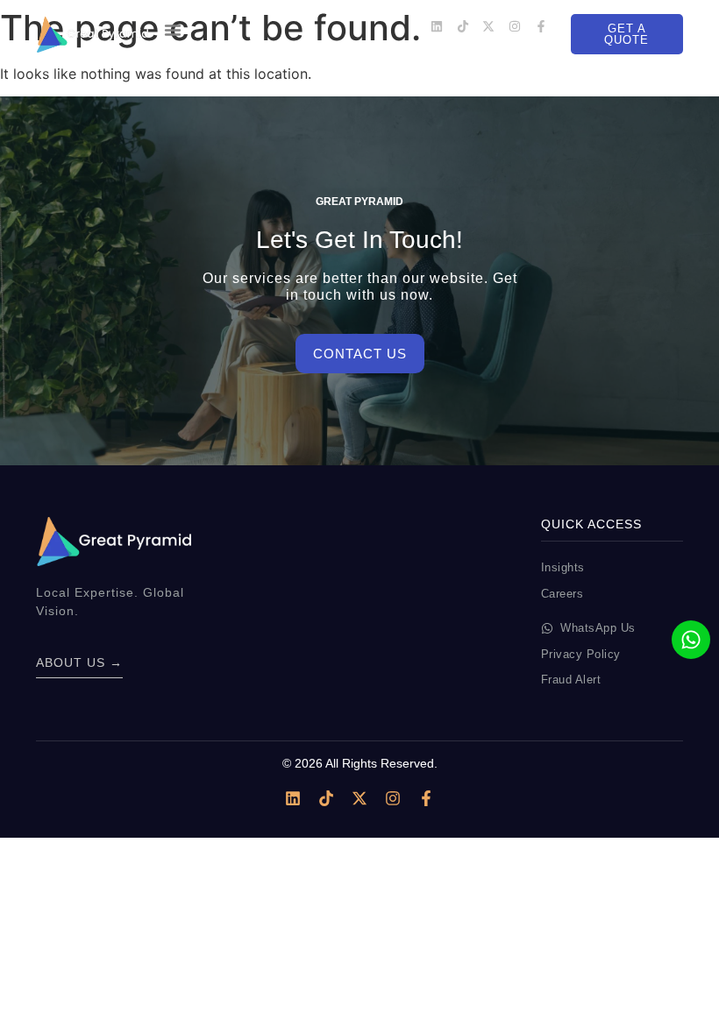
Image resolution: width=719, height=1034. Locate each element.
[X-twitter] (488, 26)
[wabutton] (691, 639)
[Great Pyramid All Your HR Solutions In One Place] (92, 35)
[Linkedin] (436, 26)
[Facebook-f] (541, 26)
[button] (173, 30)
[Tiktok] (463, 26)
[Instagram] (514, 26)
